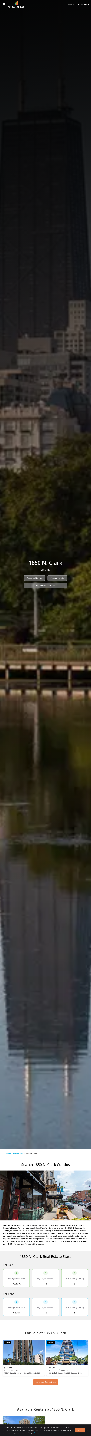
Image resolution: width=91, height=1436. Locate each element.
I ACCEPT (80, 1430)
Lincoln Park (18, 1153)
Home (8, 1153)
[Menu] (4, 4)
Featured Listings (34, 578)
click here (35, 1433)
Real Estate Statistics (45, 585)
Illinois (69, 4)
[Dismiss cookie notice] (87, 1430)
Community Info (57, 578)
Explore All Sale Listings (46, 1382)
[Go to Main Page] (16, 4)
